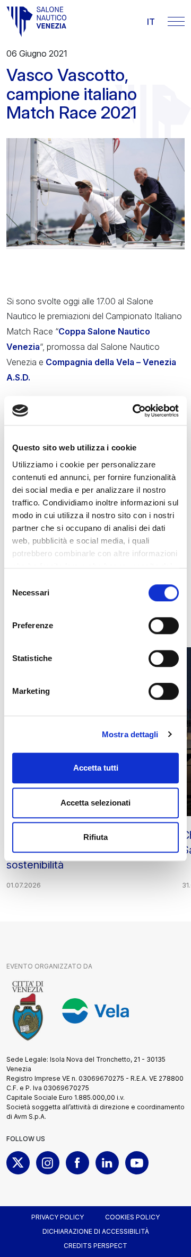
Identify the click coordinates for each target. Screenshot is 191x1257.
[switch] (164, 625)
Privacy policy (57, 1217)
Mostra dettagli (130, 734)
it (151, 21)
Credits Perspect (95, 1246)
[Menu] (176, 21)
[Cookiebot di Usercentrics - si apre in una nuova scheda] (135, 411)
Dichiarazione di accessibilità (95, 1231)
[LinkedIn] (107, 1162)
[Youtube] (137, 1162)
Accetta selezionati (95, 802)
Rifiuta (95, 837)
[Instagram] (47, 1162)
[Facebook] (77, 1162)
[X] (18, 1162)
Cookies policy (132, 1217)
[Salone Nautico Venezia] (36, 21)
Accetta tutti (95, 767)
